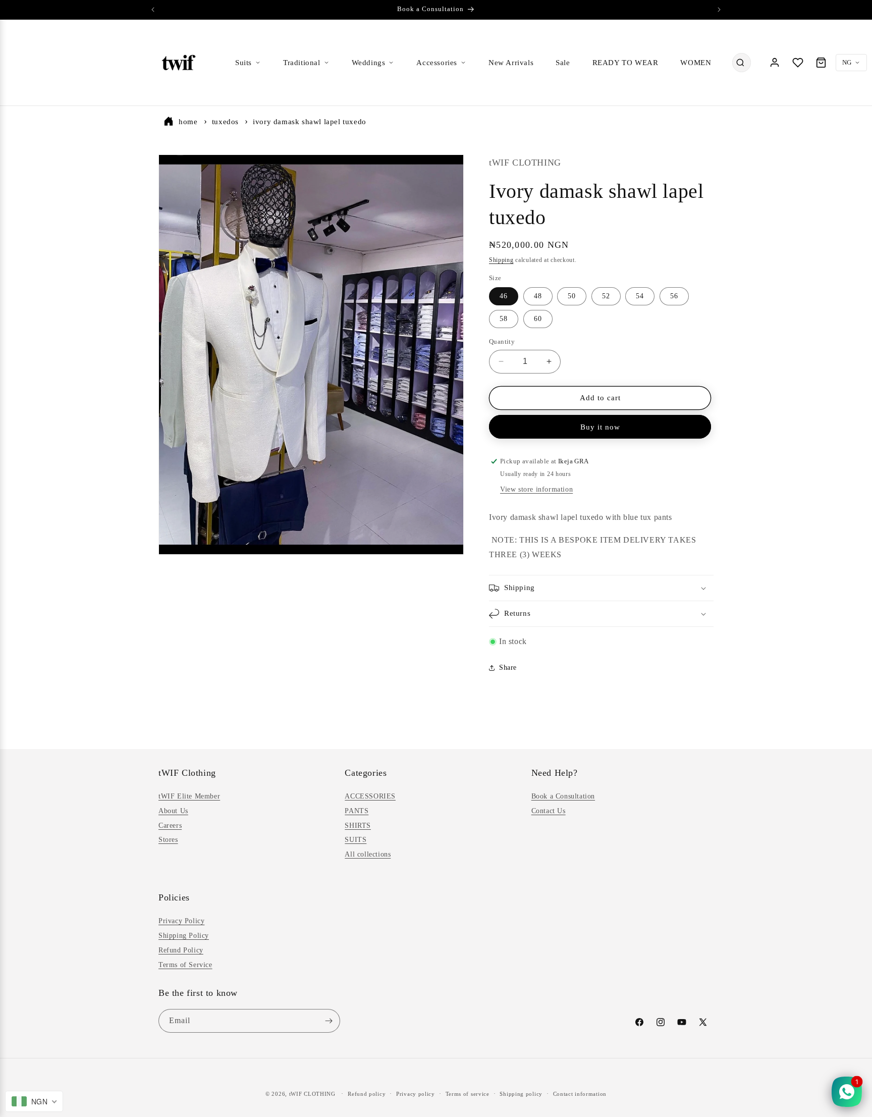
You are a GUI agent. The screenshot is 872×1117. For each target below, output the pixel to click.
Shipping (501, 259)
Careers (170, 825)
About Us (173, 811)
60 (538, 319)
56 (674, 296)
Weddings (369, 63)
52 (606, 296)
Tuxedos (225, 122)
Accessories (436, 63)
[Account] (774, 62)
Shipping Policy (183, 935)
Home (188, 122)
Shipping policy (521, 1094)
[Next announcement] (719, 9)
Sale (563, 63)
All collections (368, 854)
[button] (601, 588)
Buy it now (600, 427)
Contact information (580, 1094)
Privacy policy (415, 1094)
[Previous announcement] (153, 9)
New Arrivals (510, 63)
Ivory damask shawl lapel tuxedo (309, 122)
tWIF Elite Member (189, 796)
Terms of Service (185, 965)
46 (504, 296)
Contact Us (548, 811)
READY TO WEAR (625, 63)
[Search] (740, 62)
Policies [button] (174, 897)
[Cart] (821, 62)
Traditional (301, 63)
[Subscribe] (328, 1021)
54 (640, 296)
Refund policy (367, 1094)
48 (538, 296)
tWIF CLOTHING (312, 1094)
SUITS (355, 839)
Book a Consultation (563, 796)
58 (504, 319)
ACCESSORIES (370, 796)
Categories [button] (366, 773)
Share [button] (508, 667)
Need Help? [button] (554, 773)
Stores (168, 839)
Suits (243, 63)
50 (572, 296)
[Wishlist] (797, 62)
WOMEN (695, 63)
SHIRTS (358, 825)
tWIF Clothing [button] (187, 773)
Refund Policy (180, 950)
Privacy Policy (181, 921)
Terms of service (467, 1094)
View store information (536, 489)
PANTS (356, 811)
